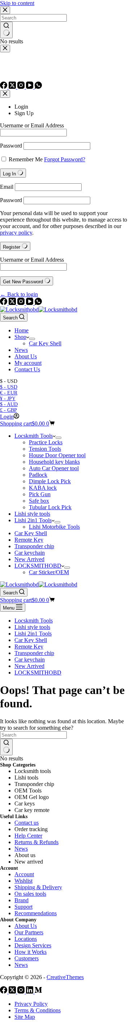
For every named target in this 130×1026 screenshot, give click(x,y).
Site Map (24, 1017)
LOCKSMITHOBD (37, 566)
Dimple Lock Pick (50, 481)
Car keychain (29, 553)
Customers (26, 958)
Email (6, 187)
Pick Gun (40, 494)
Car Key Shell (45, 343)
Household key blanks (54, 462)
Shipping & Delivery (38, 887)
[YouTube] (30, 303)
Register (12, 247)
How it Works (30, 952)
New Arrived (29, 559)
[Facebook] (4, 303)
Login (21, 107)
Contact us (26, 823)
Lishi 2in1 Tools (33, 520)
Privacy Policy (31, 1004)
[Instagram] (21, 303)
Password (11, 146)
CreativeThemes (65, 977)
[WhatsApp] (38, 303)
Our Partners (28, 932)
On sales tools (30, 894)
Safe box (39, 501)
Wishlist (23, 881)
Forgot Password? (64, 159)
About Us (25, 356)
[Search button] (6, 747)
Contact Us (27, 369)
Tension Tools (45, 449)
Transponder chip (34, 546)
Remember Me (26, 159)
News (21, 350)
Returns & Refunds (36, 842)
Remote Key (28, 540)
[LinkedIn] (30, 991)
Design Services (32, 945)
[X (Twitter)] (13, 303)
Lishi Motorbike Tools (54, 527)
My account (28, 363)
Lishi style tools (32, 514)
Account (24, 874)
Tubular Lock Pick (50, 507)
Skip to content (17, 3)
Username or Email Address (32, 125)
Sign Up (24, 113)
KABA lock (43, 488)
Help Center (28, 836)
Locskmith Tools (33, 436)
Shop (20, 337)
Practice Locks (45, 442)
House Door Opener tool (57, 455)
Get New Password (23, 281)
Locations (25, 939)
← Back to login (19, 294)
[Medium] (38, 991)
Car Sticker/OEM (49, 572)
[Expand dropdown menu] (32, 339)
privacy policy (16, 233)
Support (23, 907)
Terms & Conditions (37, 1010)
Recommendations (35, 913)
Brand (21, 900)
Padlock (38, 475)
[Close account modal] (5, 94)
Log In (10, 173)
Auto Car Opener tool (54, 468)
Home (21, 330)
